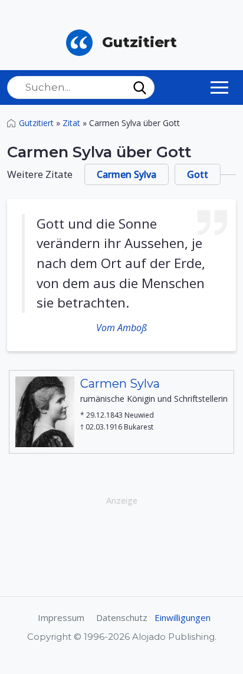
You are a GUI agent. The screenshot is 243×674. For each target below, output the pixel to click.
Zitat (71, 122)
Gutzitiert (36, 122)
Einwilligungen (183, 617)
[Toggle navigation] (219, 87)
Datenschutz (121, 617)
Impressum (61, 617)
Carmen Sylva (126, 174)
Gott (197, 174)
